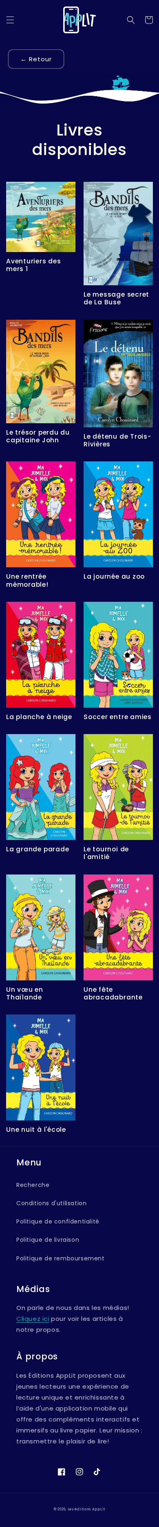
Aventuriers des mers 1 (33, 265)
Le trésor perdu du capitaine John (38, 436)
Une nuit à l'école (36, 1129)
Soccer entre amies (118, 717)
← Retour (36, 59)
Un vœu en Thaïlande (24, 993)
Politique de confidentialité (57, 1221)
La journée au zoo (114, 576)
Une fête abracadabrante (113, 993)
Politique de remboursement (60, 1258)
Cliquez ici (32, 1318)
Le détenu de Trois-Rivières (117, 440)
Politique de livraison (47, 1240)
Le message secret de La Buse (116, 298)
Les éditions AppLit (86, 1509)
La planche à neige (39, 717)
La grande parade (37, 849)
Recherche (32, 1185)
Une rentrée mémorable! (27, 580)
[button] (10, 20)
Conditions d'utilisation (51, 1203)
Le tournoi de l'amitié (106, 853)
